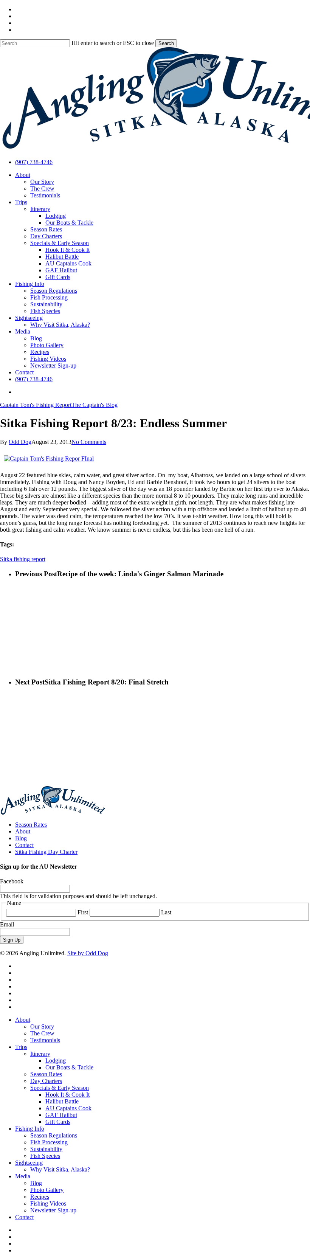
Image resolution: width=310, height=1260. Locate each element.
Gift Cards (57, 1122)
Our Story (42, 1026)
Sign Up (11, 940)
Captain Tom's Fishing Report (35, 405)
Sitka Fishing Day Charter (46, 852)
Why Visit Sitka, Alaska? (60, 1169)
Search (166, 43)
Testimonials (45, 1040)
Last (166, 912)
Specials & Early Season (59, 1088)
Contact (24, 845)
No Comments (88, 442)
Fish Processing (49, 1142)
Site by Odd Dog (87, 953)
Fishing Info (29, 1128)
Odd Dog (20, 442)
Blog (21, 838)
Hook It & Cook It (67, 1094)
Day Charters (46, 1081)
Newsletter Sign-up (53, 1210)
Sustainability (46, 1149)
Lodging (55, 1060)
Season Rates (31, 824)
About (22, 831)
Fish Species (45, 1156)
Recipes (39, 1196)
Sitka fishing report (22, 559)
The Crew (42, 1033)
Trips (21, 1047)
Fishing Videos (48, 1203)
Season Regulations (53, 1135)
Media (22, 1176)
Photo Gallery (47, 1190)
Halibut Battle (62, 1101)
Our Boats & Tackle (69, 1067)
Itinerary (40, 1054)
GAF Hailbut (61, 1115)
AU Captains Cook (68, 1108)
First (83, 912)
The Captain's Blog (94, 405)
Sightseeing (29, 1162)
